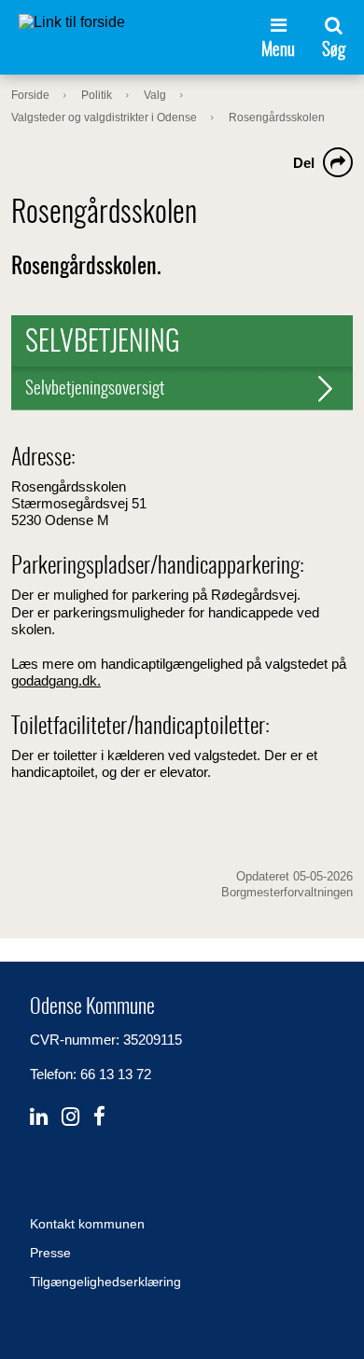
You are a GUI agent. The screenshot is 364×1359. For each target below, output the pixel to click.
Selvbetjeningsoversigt (94, 389)
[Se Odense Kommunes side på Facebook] (99, 1117)
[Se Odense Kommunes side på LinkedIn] (39, 1117)
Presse (50, 1252)
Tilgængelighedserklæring (105, 1281)
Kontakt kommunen (87, 1223)
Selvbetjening (102, 343)
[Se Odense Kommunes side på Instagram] (70, 1117)
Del (304, 163)
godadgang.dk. (56, 680)
